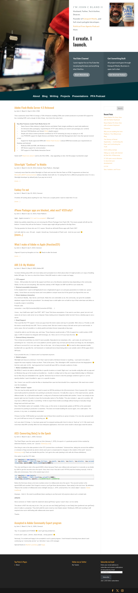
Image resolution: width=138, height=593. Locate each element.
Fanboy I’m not (21, 190)
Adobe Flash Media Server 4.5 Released (34, 108)
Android (39, 168)
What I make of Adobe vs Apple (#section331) (37, 244)
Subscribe (106, 577)
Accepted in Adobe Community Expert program (37, 523)
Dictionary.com (46, 443)
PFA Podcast (97, 96)
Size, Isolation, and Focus (112, 169)
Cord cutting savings (110, 150)
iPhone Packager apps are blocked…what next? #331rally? (43, 210)
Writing (54, 96)
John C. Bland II (21, 111)
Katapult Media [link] (90, 19)
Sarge (43, 545)
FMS (38, 111)
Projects (65, 96)
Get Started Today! (117, 75)
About (36, 96)
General (39, 193)
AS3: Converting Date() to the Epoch (32, 433)
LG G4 (106, 166)
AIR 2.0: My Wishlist (24, 265)
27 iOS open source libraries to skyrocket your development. (113, 161)
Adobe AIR (40, 268)
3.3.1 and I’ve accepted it (38, 218)
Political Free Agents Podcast (86, 26)
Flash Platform (47, 168)
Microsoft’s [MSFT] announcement (25, 175)
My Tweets (75, 565)
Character (107, 128)
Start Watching (81, 75)
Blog (45, 96)
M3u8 (46, 131)
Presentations (80, 96)
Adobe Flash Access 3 (53, 141)
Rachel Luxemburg (32, 545)
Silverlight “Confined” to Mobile (30, 164)
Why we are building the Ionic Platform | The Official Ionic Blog (113, 134)
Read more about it (28, 156)
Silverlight (56, 168)
